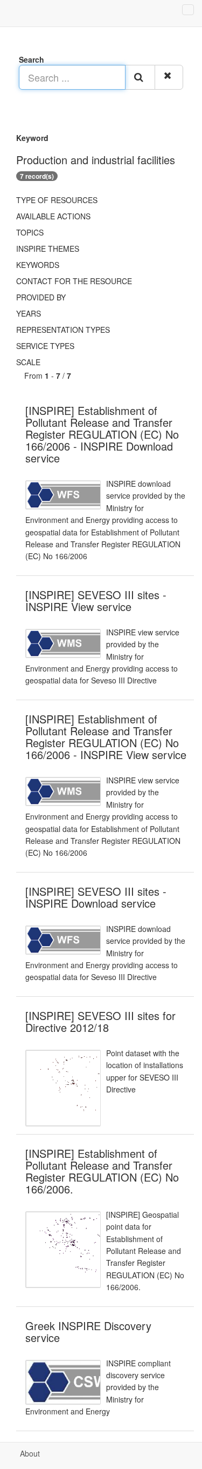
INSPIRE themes (47, 248)
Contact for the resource (74, 281)
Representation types (63, 329)
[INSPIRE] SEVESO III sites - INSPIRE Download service (95, 897)
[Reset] (169, 77)
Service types (45, 345)
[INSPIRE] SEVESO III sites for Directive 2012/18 (100, 1021)
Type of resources (56, 199)
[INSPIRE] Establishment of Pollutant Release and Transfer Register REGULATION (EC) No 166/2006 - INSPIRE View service (105, 736)
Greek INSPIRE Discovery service (88, 1331)
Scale (28, 362)
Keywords (37, 264)
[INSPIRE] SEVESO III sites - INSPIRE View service (95, 600)
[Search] (140, 77)
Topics (30, 232)
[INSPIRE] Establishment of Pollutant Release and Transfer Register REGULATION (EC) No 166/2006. (102, 1171)
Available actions (53, 216)
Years (28, 313)
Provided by (41, 297)
